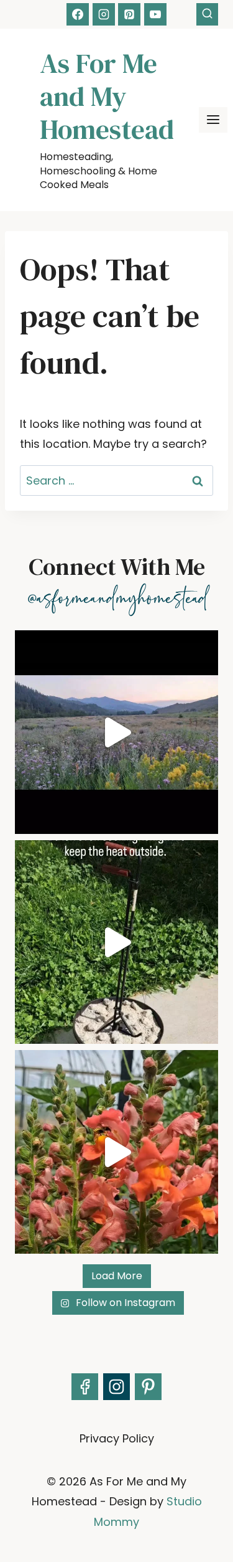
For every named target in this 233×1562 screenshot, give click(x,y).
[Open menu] (213, 120)
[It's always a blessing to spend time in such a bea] (116, 732)
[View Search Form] (207, 14)
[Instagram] (104, 14)
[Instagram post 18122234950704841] (116, 942)
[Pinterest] (129, 14)
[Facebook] (77, 14)
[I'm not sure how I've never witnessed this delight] (116, 1152)
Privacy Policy (117, 1438)
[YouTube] (155, 14)
